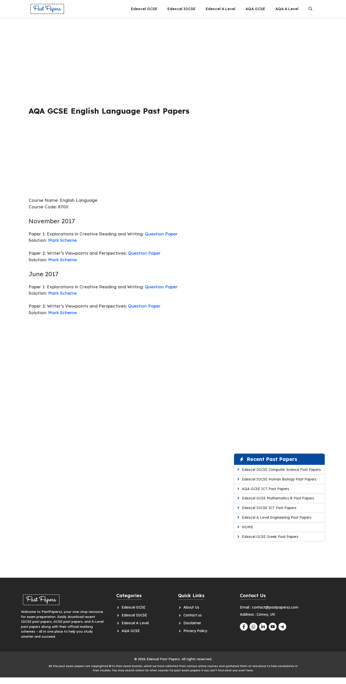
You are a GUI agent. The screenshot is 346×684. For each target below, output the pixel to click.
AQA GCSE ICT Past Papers (265, 489)
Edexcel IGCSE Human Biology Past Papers (279, 479)
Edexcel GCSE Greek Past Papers (270, 536)
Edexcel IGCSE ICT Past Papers (269, 508)
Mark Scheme (62, 240)
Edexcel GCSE (144, 8)
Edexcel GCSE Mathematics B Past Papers (278, 498)
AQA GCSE (255, 8)
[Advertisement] (124, 59)
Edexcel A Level (220, 8)
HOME (247, 527)
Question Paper (161, 233)
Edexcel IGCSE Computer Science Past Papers (281, 469)
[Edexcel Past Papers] (47, 9)
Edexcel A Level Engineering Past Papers (276, 517)
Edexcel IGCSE (181, 8)
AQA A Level (286, 8)
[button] (310, 9)
